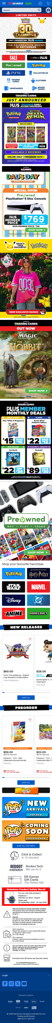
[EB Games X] (17, 983)
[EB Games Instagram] (11, 983)
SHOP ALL (26, 698)
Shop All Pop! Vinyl (26, 846)
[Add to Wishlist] (30, 639)
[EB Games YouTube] (24, 983)
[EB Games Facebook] (5, 983)
